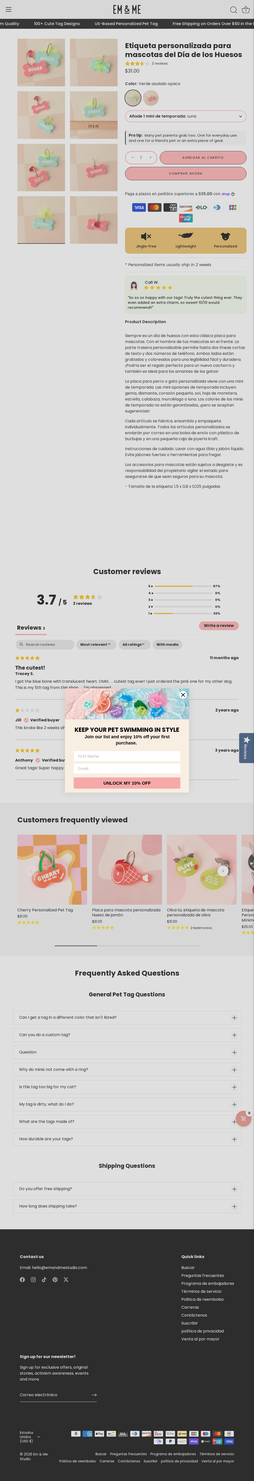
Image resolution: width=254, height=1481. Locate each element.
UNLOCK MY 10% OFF (127, 783)
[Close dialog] (183, 695)
